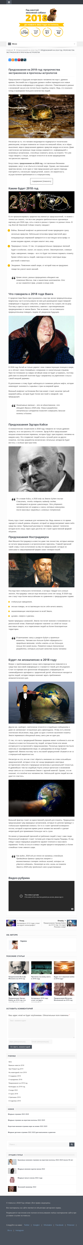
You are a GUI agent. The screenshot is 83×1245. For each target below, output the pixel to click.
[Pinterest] (19, 60)
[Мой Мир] (16, 60)
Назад (21, 921)
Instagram (20, 1230)
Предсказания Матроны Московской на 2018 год (63, 999)
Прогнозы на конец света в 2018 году (41, 978)
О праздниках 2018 (15, 1079)
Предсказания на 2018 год (18, 1083)
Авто (10, 1062)
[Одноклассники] (13, 60)
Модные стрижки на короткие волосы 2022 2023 (26, 1120)
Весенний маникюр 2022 (27, 1187)
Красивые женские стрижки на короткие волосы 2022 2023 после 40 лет (45, 1160)
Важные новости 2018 (16, 1065)
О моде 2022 (13, 1090)
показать (47, 181)
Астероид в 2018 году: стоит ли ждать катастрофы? (28, 924)
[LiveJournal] (25, 60)
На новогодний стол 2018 (18, 1072)
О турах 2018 (13, 1094)
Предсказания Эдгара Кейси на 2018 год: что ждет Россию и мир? (55, 925)
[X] (22, 60)
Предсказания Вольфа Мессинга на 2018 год (17, 978)
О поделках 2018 (15, 1101)
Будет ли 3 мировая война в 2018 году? (64, 978)
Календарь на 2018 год (17, 1087)
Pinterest (70, 1225)
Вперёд (61, 921)
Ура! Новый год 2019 (16, 1069)
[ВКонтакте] (10, 60)
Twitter (26, 1225)
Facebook (59, 1225)
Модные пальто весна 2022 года (30, 1178)
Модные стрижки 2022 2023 (18, 1114)
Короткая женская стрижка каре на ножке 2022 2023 (27, 1126)
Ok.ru (9, 1230)
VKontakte (48, 1225)
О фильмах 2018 (15, 1097)
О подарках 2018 (15, 1076)
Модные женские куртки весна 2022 (31, 1169)
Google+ (36, 1225)
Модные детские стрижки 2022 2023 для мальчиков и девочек (31, 1132)
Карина (23, 941)
